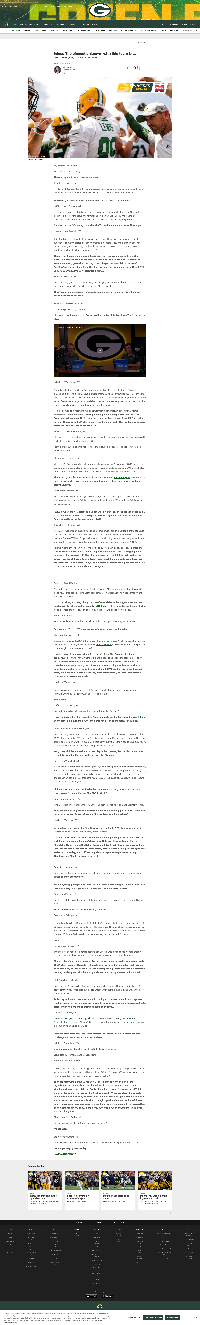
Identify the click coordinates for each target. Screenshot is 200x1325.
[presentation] (171, 1213)
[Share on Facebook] (129, 69)
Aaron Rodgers (122, 477)
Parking (97, 1247)
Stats (9, 1249)
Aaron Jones (100, 716)
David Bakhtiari (100, 606)
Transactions (10, 1241)
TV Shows (55, 1258)
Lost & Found (97, 1283)
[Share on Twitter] (134, 69)
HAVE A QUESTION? (65, 1154)
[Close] (196, 1317)
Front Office (9, 1252)
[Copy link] (143, 68)
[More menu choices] (101, 24)
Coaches (9, 1237)
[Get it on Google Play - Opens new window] (107, 1297)
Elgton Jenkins (125, 1018)
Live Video (55, 1241)
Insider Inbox (31, 1233)
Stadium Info (97, 1237)
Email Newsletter (31, 1266)
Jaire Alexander (104, 644)
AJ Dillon (139, 716)
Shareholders (140, 1262)
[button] (100, 350)
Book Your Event (97, 1260)
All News (31, 1258)
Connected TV (54, 1237)
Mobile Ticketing (189, 1249)
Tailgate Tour (140, 1237)
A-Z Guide (97, 1233)
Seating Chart (164, 1245)
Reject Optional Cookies (153, 1317)
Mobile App (31, 1262)
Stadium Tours (97, 1251)
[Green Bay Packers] (100, 1307)
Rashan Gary (93, 238)
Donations (140, 1247)
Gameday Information (164, 1233)
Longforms (31, 1243)
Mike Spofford (67, 67)
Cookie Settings (134, 1317)
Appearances (140, 1233)
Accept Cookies (172, 1317)
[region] (100, 1317)
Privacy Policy (11, 1322)
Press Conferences (55, 1251)
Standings (10, 1245)
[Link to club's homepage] (6, 24)
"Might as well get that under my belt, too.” (75, 1018)
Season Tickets (189, 1239)
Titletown (97, 1279)
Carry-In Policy (164, 1241)
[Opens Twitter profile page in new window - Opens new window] (64, 72)
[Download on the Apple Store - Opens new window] (91, 1296)
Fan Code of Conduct (164, 1249)
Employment (97, 1264)
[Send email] (138, 69)
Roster (10, 1233)
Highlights (55, 1233)
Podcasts (55, 1254)
